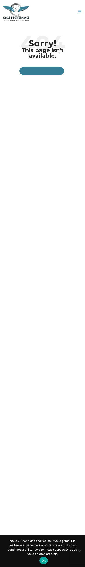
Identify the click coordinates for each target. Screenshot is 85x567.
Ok (44, 560)
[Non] (79, 551)
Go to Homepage (44, 71)
